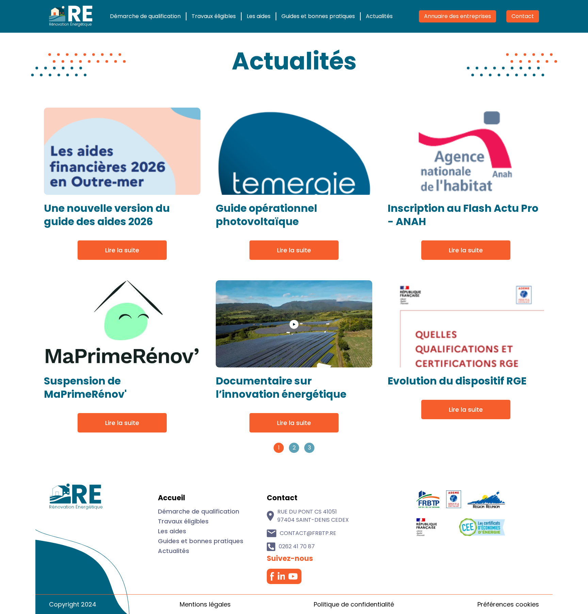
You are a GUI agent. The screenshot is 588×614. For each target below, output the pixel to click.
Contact (522, 16)
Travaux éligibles (214, 16)
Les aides (259, 16)
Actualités (379, 16)
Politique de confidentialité (354, 604)
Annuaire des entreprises (457, 16)
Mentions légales (205, 604)
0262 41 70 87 (297, 546)
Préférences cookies (508, 604)
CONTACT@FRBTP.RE (308, 533)
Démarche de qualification (145, 16)
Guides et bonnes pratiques (318, 16)
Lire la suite (122, 250)
